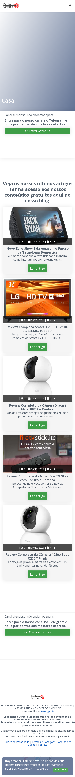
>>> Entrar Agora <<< (37, 131)
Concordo (60, 769)
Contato (42, 744)
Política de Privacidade (16, 742)
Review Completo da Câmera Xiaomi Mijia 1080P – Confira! (37, 407)
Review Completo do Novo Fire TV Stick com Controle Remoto (37, 478)
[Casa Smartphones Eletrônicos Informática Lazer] (37, 6)
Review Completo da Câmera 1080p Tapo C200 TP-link (38, 556)
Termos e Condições (43, 742)
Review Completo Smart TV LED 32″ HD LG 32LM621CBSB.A (38, 329)
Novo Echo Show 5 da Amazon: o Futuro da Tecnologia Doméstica (37, 250)
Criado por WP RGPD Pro (41, 769)
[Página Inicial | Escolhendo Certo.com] (11, 6)
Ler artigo (37, 268)
